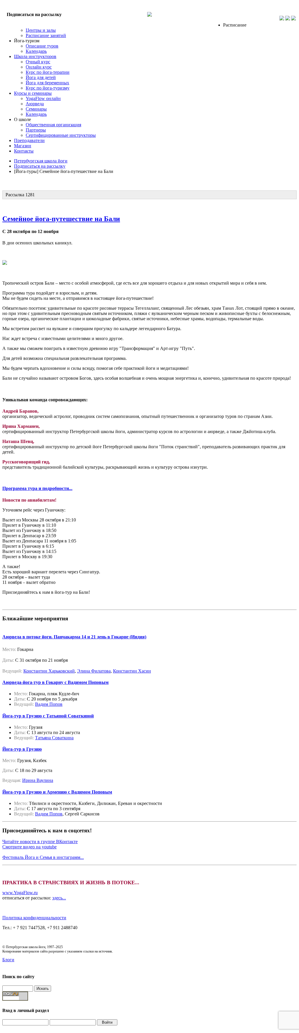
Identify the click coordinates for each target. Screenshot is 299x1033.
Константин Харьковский (49, 670)
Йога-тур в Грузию (22, 749)
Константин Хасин (132, 670)
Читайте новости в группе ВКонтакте (40, 841)
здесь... (59, 897)
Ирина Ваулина (37, 780)
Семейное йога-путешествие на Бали (61, 219)
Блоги (8, 959)
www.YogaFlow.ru (20, 892)
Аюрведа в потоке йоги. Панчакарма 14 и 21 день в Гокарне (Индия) (74, 636)
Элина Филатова (94, 670)
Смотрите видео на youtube (29, 846)
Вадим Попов (48, 704)
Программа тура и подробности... (37, 488)
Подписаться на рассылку (34, 14)
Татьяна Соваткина (54, 737)
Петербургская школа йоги (40, 160)
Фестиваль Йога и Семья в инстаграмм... (43, 857)
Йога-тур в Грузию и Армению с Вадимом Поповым (57, 791)
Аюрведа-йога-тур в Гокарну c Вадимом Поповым (55, 682)
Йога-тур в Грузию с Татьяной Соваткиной (48, 715)
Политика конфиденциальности (34, 917)
